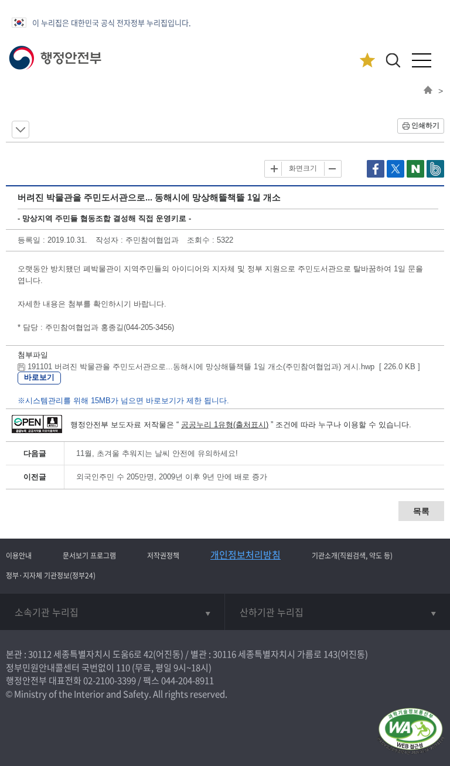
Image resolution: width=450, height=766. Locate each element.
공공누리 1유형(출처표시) (224, 424)
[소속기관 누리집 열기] (112, 612)
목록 (421, 511)
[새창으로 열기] (377, 175)
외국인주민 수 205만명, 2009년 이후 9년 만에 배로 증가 (171, 476)
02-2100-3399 (109, 680)
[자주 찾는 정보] (367, 60)
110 (123, 667)
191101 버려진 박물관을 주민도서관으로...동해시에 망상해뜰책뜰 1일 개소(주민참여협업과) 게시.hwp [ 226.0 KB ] (222, 366)
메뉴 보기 (20, 129)
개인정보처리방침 (245, 554)
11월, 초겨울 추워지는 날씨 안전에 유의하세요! (157, 453)
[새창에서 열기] (410, 731)
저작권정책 (163, 555)
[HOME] (428, 91)
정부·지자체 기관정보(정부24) (51, 575)
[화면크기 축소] (331, 169)
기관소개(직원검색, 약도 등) (352, 555)
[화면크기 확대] (274, 169)
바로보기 (39, 377)
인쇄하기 (425, 125)
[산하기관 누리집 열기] (337, 612)
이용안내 (19, 555)
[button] (393, 60)
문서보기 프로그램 (89, 555)
